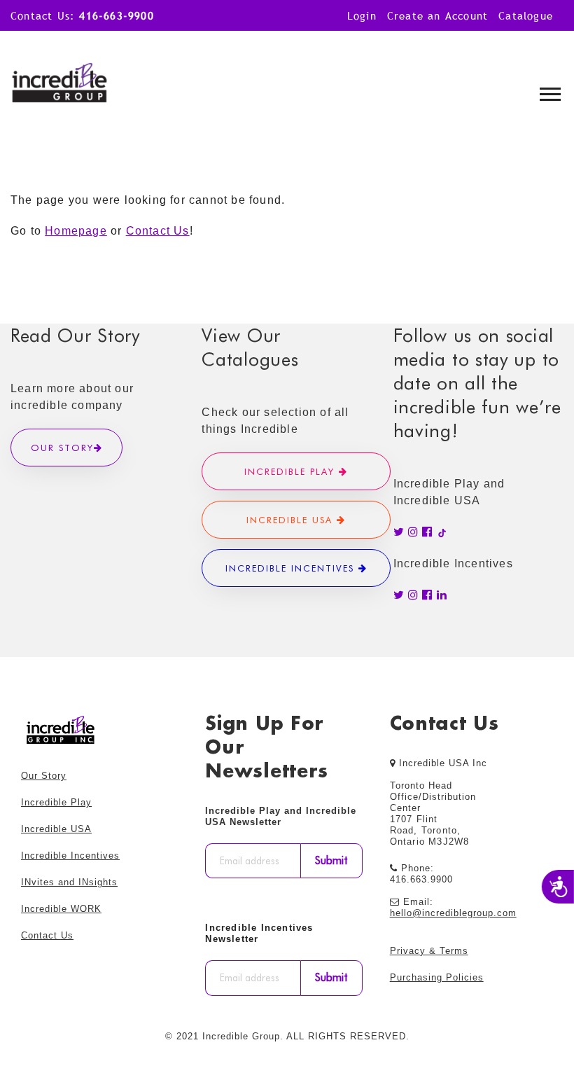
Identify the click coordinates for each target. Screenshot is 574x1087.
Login (362, 15)
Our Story (62, 447)
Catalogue (525, 15)
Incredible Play (291, 471)
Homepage (76, 231)
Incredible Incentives (291, 568)
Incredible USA (291, 519)
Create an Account (437, 15)
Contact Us (158, 231)
